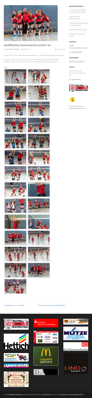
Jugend (63, 49)
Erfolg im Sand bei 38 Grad (77, 29)
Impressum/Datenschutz (75, 394)
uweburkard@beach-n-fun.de (78, 48)
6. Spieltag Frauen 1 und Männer (14, 305)
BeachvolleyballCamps (76, 106)
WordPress (64, 394)
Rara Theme (46, 394)
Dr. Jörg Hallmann (13, 49)
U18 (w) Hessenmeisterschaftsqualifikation (51, 305)
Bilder (6, 67)
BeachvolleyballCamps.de (77, 108)
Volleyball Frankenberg (15, 394)
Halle (58, 49)
